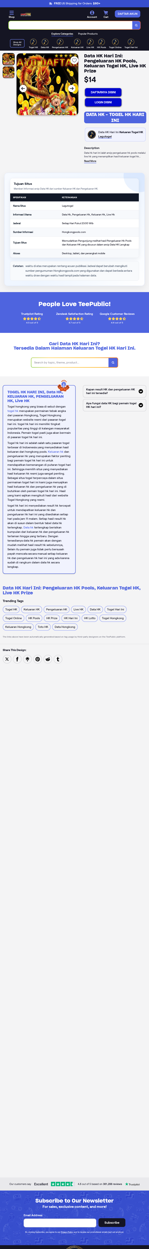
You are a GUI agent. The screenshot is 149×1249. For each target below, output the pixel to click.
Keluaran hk (55, 451)
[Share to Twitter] (7, 658)
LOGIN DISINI (103, 102)
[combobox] (70, 25)
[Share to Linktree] (27, 658)
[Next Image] (71, 88)
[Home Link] (26, 14)
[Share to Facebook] (17, 658)
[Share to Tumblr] (58, 658)
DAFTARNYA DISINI (103, 92)
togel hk (12, 410)
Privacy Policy (67, 1232)
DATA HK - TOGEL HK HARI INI (115, 117)
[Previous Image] (23, 88)
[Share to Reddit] (47, 658)
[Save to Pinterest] (37, 658)
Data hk (28, 527)
